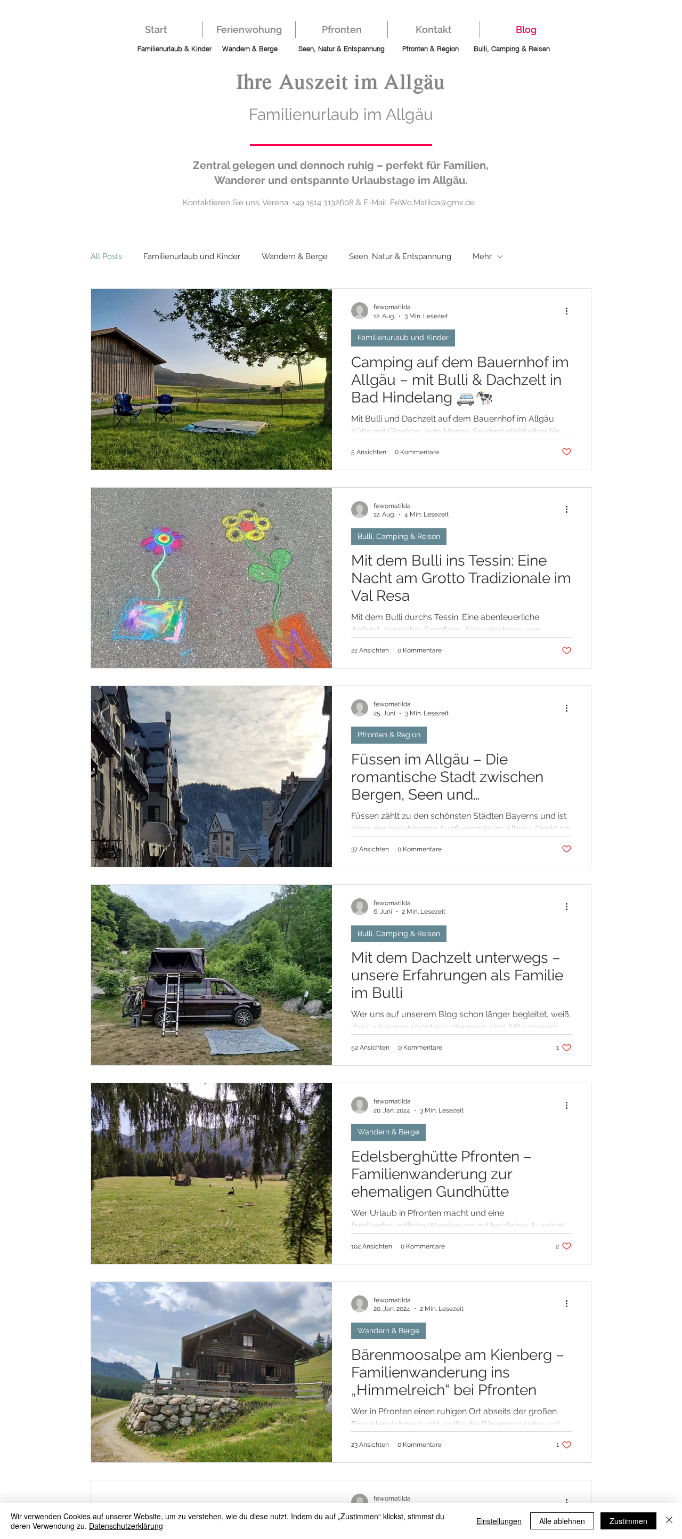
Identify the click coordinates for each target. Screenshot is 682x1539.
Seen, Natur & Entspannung (400, 256)
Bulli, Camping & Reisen (399, 536)
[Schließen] (669, 1520)
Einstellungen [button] (499, 1521)
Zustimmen (628, 1521)
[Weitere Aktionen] (570, 310)
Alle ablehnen (562, 1521)
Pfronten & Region (389, 734)
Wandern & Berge (295, 256)
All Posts (106, 256)
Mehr (482, 256)
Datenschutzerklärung (126, 1525)
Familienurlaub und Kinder (191, 256)
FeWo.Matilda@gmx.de (432, 202)
